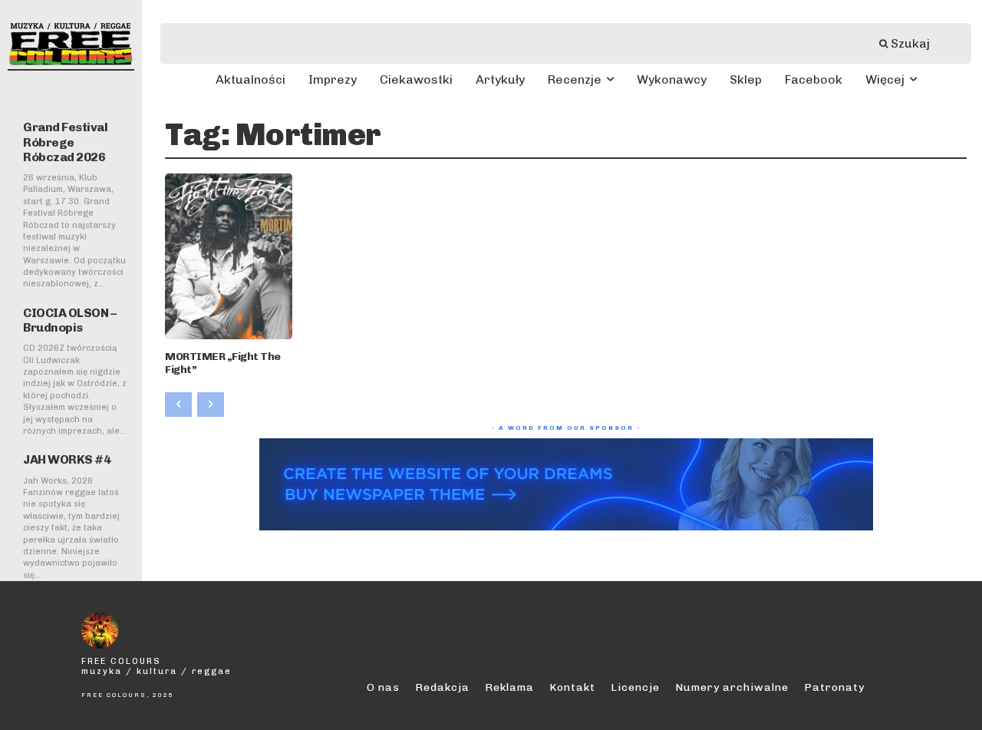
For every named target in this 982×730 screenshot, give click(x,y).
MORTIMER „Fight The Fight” (223, 363)
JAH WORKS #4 (66, 459)
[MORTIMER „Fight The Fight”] (228, 256)
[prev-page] (178, 404)
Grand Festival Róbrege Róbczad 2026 (65, 142)
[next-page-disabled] (210, 404)
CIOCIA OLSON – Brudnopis (69, 320)
